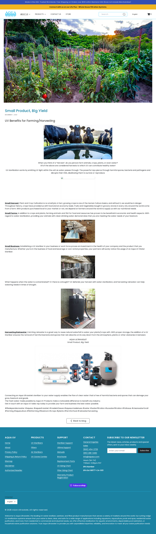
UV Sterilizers (37, 443)
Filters (34, 447)
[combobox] (113, 14)
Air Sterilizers (37, 452)
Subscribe (144, 450)
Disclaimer (9, 465)
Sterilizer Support (65, 443)
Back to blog (79, 420)
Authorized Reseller (13, 470)
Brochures (61, 456)
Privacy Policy (11, 452)
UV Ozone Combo (39, 456)
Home (7, 443)
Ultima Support (64, 447)
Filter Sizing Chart (65, 470)
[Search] (125, 14)
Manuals (61, 452)
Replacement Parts (66, 461)
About (7, 447)
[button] (25, 14)
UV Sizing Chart (64, 465)
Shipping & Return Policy (16, 456)
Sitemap (8, 461)
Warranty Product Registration (65, 476)
